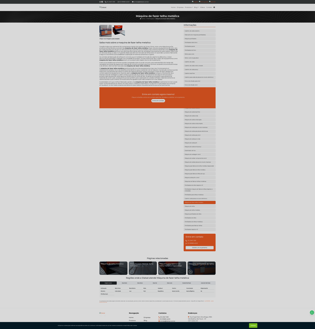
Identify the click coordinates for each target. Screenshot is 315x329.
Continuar (253, 325)
